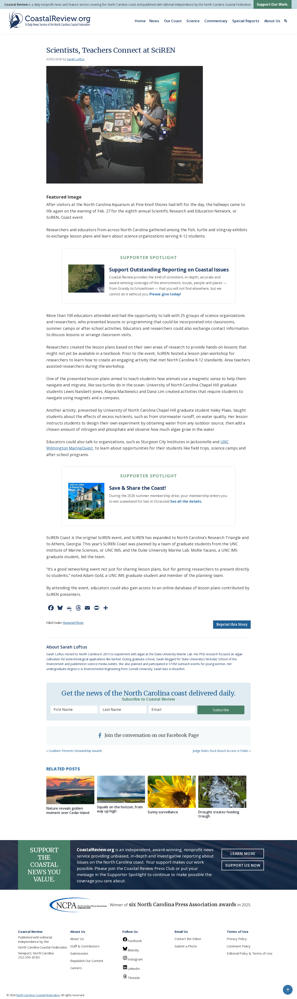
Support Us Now (242, 865)
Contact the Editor (188, 939)
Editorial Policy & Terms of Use (249, 953)
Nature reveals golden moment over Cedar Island (67, 810)
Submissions (79, 953)
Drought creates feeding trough (218, 814)
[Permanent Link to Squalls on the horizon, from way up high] (121, 789)
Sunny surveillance (163, 812)
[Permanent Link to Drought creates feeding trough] (222, 792)
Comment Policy (238, 946)
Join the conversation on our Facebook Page (151, 735)
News (154, 20)
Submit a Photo (186, 946)
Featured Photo (73, 623)
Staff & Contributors (84, 946)
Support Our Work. (272, 4)
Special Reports (245, 20)
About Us (272, 20)
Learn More (242, 853)
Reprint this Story (231, 624)
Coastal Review (16, 4)
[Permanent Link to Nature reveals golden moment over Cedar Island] (70, 790)
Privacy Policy (237, 939)
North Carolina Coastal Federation (42, 947)
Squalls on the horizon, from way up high (120, 809)
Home (140, 20)
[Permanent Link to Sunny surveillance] (172, 792)
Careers (76, 968)
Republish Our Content (86, 961)
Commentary (215, 20)
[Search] (286, 21)
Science (193, 20)
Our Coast (173, 20)
